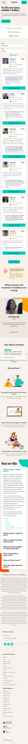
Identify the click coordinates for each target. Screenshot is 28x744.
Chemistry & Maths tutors (8, 713)
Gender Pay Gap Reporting (10, 684)
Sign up (24, 2)
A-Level (8, 524)
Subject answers (7, 661)
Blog (4, 659)
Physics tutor (6, 695)
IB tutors (5, 706)
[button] (13, 61)
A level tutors (6, 704)
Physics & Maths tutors (7, 709)
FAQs (4, 670)
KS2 (7, 518)
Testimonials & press (8, 676)
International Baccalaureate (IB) (14, 527)
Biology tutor (6, 697)
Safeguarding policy (8, 668)
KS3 (7, 520)
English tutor (6, 700)
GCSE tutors (6, 702)
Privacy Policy (6, 682)
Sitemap (5, 678)
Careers (5, 657)
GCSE (7, 522)
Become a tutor (7, 663)
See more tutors (14, 262)
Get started (6, 21)
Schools (5, 665)
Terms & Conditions (8, 680)
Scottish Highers (10, 526)
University (8, 529)
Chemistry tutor (7, 693)
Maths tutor (6, 691)
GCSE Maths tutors (8, 716)
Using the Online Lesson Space (9, 673)
